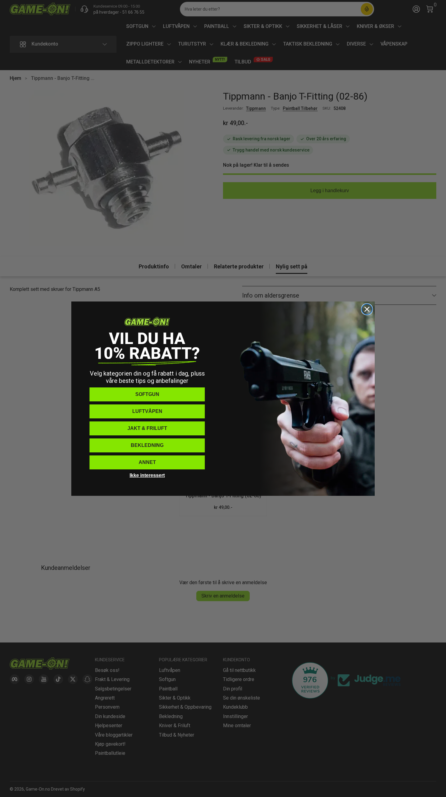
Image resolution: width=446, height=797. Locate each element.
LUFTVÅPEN (147, 411)
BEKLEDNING (147, 445)
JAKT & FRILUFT (147, 428)
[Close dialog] (367, 309)
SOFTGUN (147, 394)
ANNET (147, 462)
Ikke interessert (147, 475)
